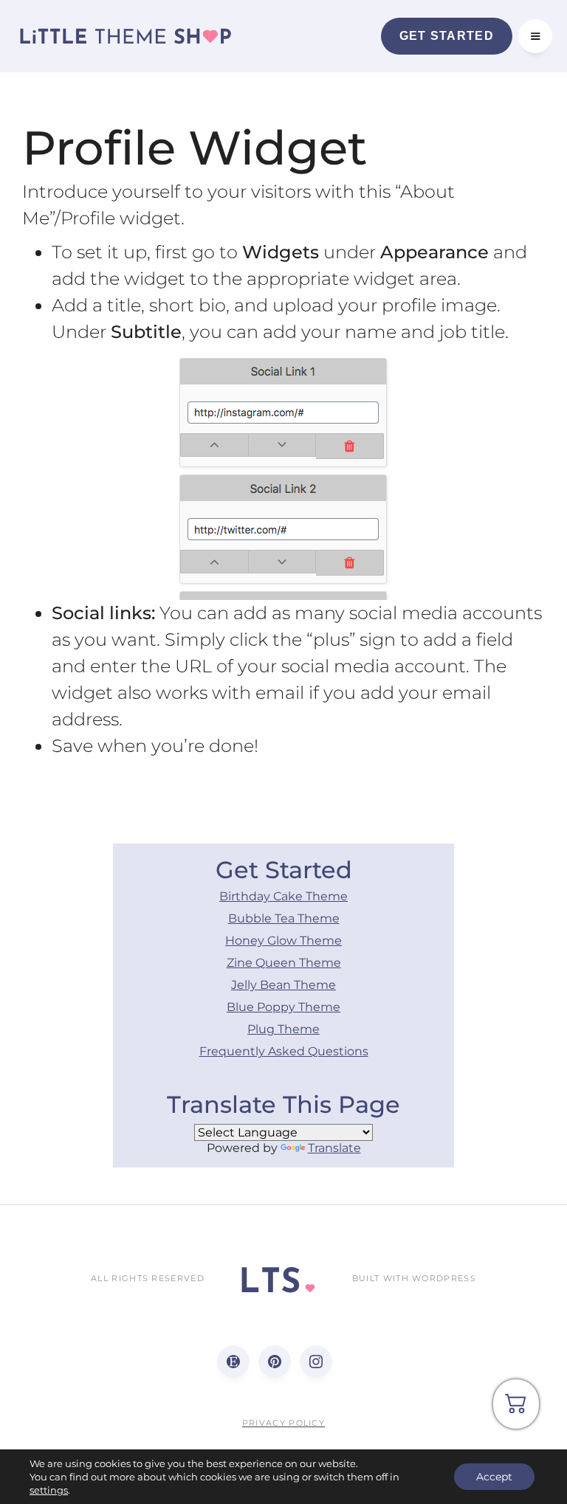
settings (49, 1490)
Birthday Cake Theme (283, 896)
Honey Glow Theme (283, 941)
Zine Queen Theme (284, 963)
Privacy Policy (283, 1423)
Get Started (446, 36)
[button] (535, 36)
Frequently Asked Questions (283, 1051)
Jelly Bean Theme (283, 985)
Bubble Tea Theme (284, 918)
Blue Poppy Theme (283, 1007)
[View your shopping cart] (516, 1409)
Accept (494, 1476)
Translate (334, 1148)
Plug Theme (283, 1029)
